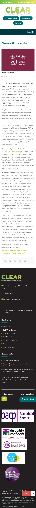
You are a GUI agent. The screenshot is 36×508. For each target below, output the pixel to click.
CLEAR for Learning (10, 340)
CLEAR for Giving (11, 18)
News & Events (8, 347)
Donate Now (26, 18)
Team (5, 344)
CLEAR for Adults (9, 333)
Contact (18, 23)
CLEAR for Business (10, 337)
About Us (6, 327)
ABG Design (13, 494)
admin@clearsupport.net (25, 2)
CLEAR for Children (9, 330)
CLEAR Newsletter (25, 310)
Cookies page (6, 503)
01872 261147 (9, 2)
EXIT (26, 493)
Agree (22, 506)
